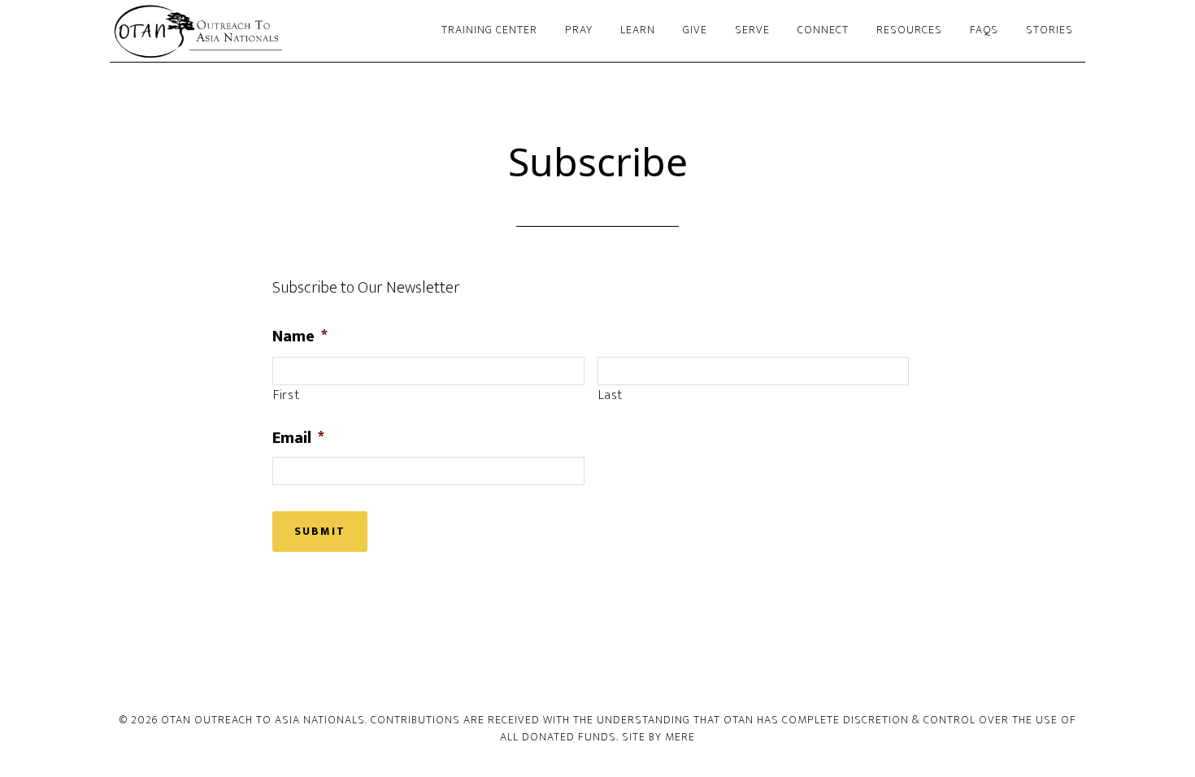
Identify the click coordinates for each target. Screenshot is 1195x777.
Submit (319, 531)
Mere (680, 736)
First (286, 396)
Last (611, 396)
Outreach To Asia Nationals (256, 31)
